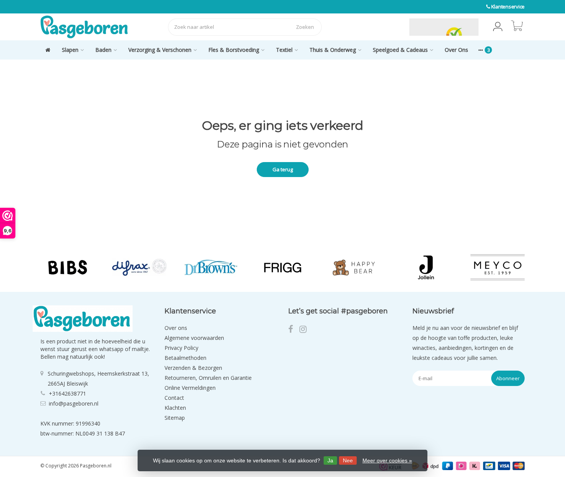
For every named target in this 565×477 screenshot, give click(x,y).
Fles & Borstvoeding (233, 49)
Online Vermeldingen (190, 387)
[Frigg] (283, 267)
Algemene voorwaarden (194, 337)
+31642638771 (67, 393)
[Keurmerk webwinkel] (391, 27)
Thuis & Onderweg (332, 49)
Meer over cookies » (387, 460)
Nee (348, 460)
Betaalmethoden (185, 357)
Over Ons (456, 49)
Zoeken (305, 26)
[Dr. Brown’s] (211, 267)
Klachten (175, 407)
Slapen (70, 49)
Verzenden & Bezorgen (193, 367)
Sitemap (175, 417)
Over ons (176, 327)
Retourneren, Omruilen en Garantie (208, 377)
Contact (174, 397)
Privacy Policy (181, 347)
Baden (103, 49)
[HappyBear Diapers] (354, 267)
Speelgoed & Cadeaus (400, 49)
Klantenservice (508, 6)
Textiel (284, 49)
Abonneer (508, 378)
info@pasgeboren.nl (73, 403)
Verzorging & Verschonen (159, 49)
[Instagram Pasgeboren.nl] (305, 330)
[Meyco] (497, 267)
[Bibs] (67, 267)
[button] (497, 27)
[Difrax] (139, 267)
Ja (330, 460)
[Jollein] (426, 267)
